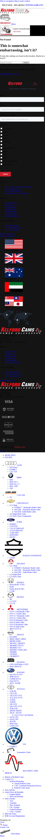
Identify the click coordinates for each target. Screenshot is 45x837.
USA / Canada (15, 812)
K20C (12, 587)
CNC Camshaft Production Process (27, 786)
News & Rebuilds (16, 796)
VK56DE (13, 654)
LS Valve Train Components (20, 516)
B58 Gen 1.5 (14, 484)
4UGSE (13, 721)
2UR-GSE (14, 708)
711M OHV (14, 533)
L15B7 (12, 591)
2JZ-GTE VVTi (16, 706)
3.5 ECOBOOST (16, 531)
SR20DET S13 (15, 648)
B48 (11, 480)
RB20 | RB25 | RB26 (18, 639)
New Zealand (15, 805)
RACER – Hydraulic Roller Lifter (27, 510)
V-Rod (12, 558)
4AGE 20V (14, 719)
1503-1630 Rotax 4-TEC (19, 664)
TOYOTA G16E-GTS (34, 5)
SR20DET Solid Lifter (18, 650)
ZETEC (13, 537)
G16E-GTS (14, 726)
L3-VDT (13, 601)
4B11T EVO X (15, 629)
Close (2, 822)
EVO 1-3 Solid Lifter (18, 614)
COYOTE (14, 526)
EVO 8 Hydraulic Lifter (19, 620)
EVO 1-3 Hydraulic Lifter (19, 611)
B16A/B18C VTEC (17, 585)
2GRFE (13, 702)
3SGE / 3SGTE (16, 713)
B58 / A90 (14, 486)
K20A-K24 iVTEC (17, 589)
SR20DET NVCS (17, 645)
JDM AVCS (14, 677)
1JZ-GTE (13, 693)
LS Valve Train (15, 577)
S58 (11, 488)
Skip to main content (22, 1)
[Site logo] (15, 13)
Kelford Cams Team (22, 788)
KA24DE (13, 637)
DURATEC (14, 535)
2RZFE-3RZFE (16, 711)
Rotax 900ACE (15, 666)
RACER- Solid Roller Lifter (25, 512)
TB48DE (13, 652)
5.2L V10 (13, 472)
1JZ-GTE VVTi (16, 696)
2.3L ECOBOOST (17, 528)
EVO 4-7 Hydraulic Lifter (19, 616)
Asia (11, 801)
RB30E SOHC (15, 641)
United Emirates (16, 809)
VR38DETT (14, 656)
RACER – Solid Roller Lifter (25, 572)
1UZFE (12, 700)
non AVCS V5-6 (16, 675)
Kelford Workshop (17, 781)
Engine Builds (15, 794)
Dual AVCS (14, 681)
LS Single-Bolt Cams (18, 514)
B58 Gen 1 (14, 482)
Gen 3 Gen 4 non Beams (23, 715)
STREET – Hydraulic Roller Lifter (27, 507)
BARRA (13, 524)
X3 (11, 497)
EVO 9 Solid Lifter (17, 627)
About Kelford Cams (22, 784)
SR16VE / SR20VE (17, 643)
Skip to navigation (7, 1)
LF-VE (12, 603)
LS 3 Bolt (13, 505)
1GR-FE (13, 691)
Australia (13, 803)
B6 (11, 599)
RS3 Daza (13, 467)
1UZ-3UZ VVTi (16, 698)
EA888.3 (13, 469)
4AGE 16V (14, 717)
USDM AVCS (15, 679)
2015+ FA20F (15, 683)
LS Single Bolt (15, 574)
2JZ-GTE (13, 704)
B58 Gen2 (14, 724)
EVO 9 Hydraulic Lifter (19, 624)
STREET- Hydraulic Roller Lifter (27, 568)
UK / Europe (14, 807)
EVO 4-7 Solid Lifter (18, 618)
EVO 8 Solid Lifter (17, 622)
